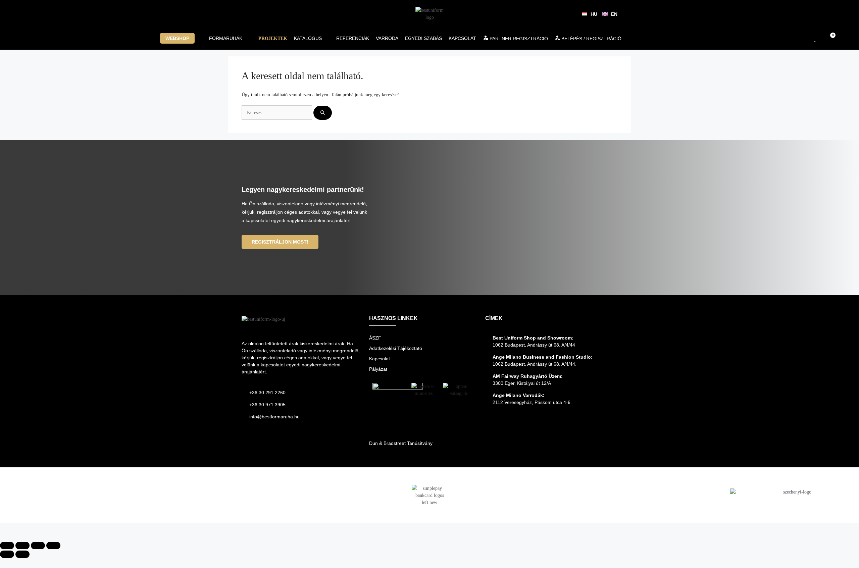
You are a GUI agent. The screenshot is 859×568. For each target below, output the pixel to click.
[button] (181, 38)
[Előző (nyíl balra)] (7, 554)
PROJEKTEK (272, 38)
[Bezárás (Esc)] (53, 545)
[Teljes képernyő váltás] (22, 545)
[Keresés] (322, 113)
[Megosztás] (38, 545)
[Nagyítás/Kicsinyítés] (7, 545)
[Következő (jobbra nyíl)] (22, 554)
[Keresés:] (277, 112)
